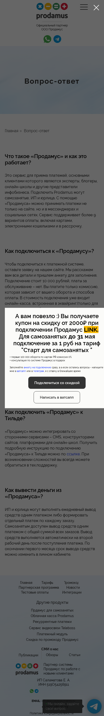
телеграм (38, 371)
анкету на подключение (37, 367)
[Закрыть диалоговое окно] (96, 7)
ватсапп (21, 371)
